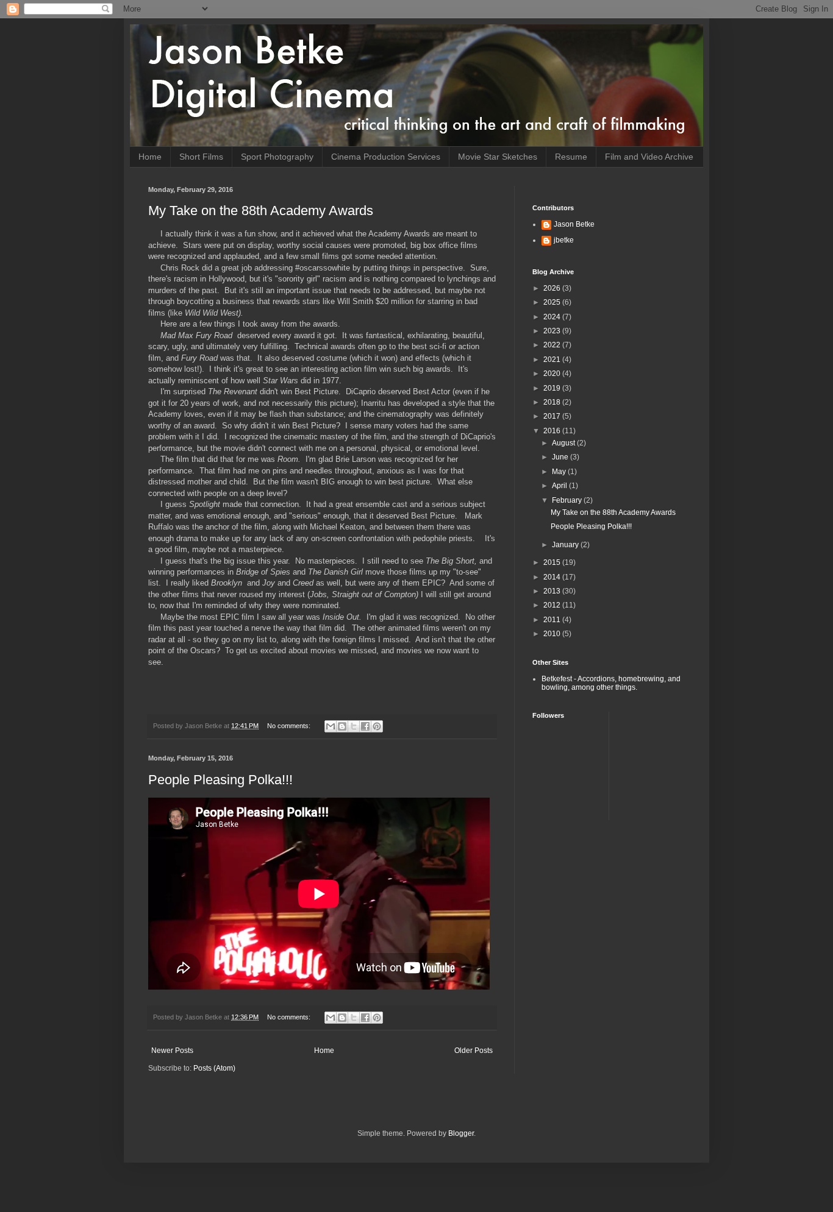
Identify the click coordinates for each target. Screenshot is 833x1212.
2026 (552, 288)
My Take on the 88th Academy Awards (260, 210)
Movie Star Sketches (497, 156)
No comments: (289, 725)
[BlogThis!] (342, 726)
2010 (552, 633)
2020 (552, 373)
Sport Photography (277, 156)
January (566, 544)
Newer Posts (172, 1050)
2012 (552, 605)
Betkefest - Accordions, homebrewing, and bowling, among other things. (611, 683)
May (560, 471)
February (568, 500)
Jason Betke (574, 224)
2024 (552, 317)
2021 (552, 359)
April (560, 485)
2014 (552, 577)
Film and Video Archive (649, 156)
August (564, 443)
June (561, 457)
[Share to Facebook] (365, 726)
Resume (571, 156)
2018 (552, 402)
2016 (552, 431)
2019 (552, 388)
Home (150, 156)
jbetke (564, 240)
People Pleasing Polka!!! (220, 779)
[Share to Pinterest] (377, 726)
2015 (552, 562)
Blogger (461, 1133)
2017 (552, 416)
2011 (552, 619)
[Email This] (330, 726)
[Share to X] (354, 726)
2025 (552, 302)
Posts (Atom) (214, 1068)
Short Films (201, 156)
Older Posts (473, 1050)
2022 (552, 345)
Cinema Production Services (385, 156)
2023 (552, 331)
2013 (552, 591)
